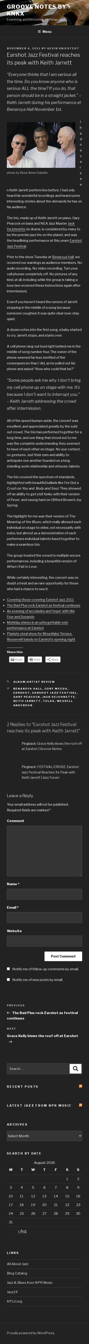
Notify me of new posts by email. (37, 980)
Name (13, 884)
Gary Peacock (26, 696)
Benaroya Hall (63, 257)
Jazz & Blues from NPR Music (30, 1283)
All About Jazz (17, 1264)
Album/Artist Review (34, 681)
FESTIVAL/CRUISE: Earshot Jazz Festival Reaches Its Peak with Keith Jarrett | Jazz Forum (50, 772)
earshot (21, 692)
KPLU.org (14, 1301)
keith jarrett (27, 701)
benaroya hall (27, 688)
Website (14, 931)
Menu (47, 32)
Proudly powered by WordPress (31, 1333)
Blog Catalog (17, 1273)
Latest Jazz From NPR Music (39, 1105)
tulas (49, 701)
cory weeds (56, 688)
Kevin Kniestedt (63, 48)
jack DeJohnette (59, 696)
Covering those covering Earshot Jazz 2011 (40, 600)
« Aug (22, 1231)
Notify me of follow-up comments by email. (45, 969)
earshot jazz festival (54, 692)
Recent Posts (22, 1086)
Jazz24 (12, 1292)
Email (12, 908)
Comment (15, 821)
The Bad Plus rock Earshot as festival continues (43, 605)
